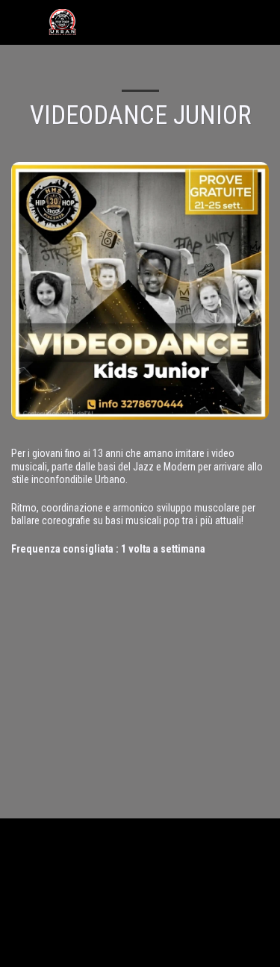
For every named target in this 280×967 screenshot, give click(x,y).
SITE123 (121, 950)
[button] (16, 21)
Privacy (135, 934)
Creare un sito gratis (179, 950)
